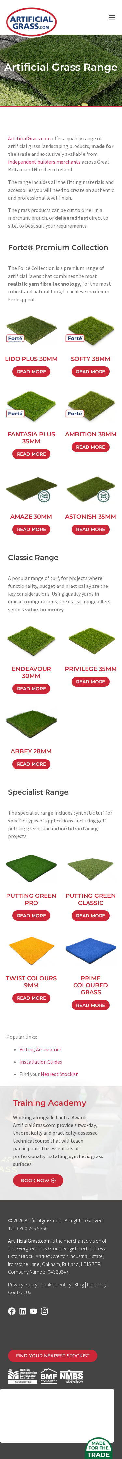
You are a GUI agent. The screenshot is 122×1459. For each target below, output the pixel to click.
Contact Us (19, 1292)
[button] (111, 17)
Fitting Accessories (41, 1049)
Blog (79, 1284)
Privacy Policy (22, 1284)
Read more (31, 372)
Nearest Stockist (59, 1074)
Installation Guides (41, 1061)
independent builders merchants (44, 161)
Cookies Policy (55, 1284)
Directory (97, 1284)
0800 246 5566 (32, 1228)
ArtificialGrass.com (29, 138)
